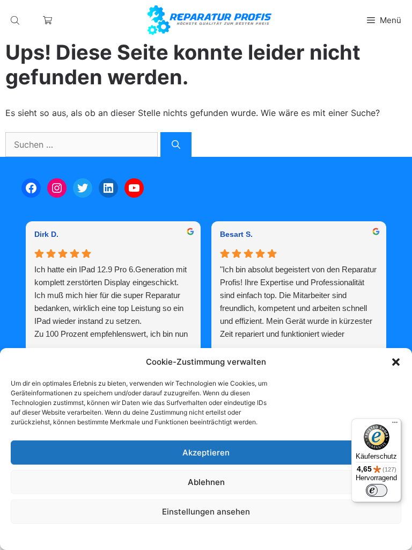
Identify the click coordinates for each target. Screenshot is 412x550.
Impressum (271, 536)
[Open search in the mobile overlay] (16, 20)
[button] (396, 362)
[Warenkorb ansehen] (47, 20)
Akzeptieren (206, 452)
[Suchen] (176, 144)
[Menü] (394, 424)
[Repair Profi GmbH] (210, 20)
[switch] (376, 490)
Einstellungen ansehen (206, 511)
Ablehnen (206, 482)
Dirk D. (46, 234)
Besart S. (236, 234)
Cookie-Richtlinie (151, 536)
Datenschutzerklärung (216, 536)
